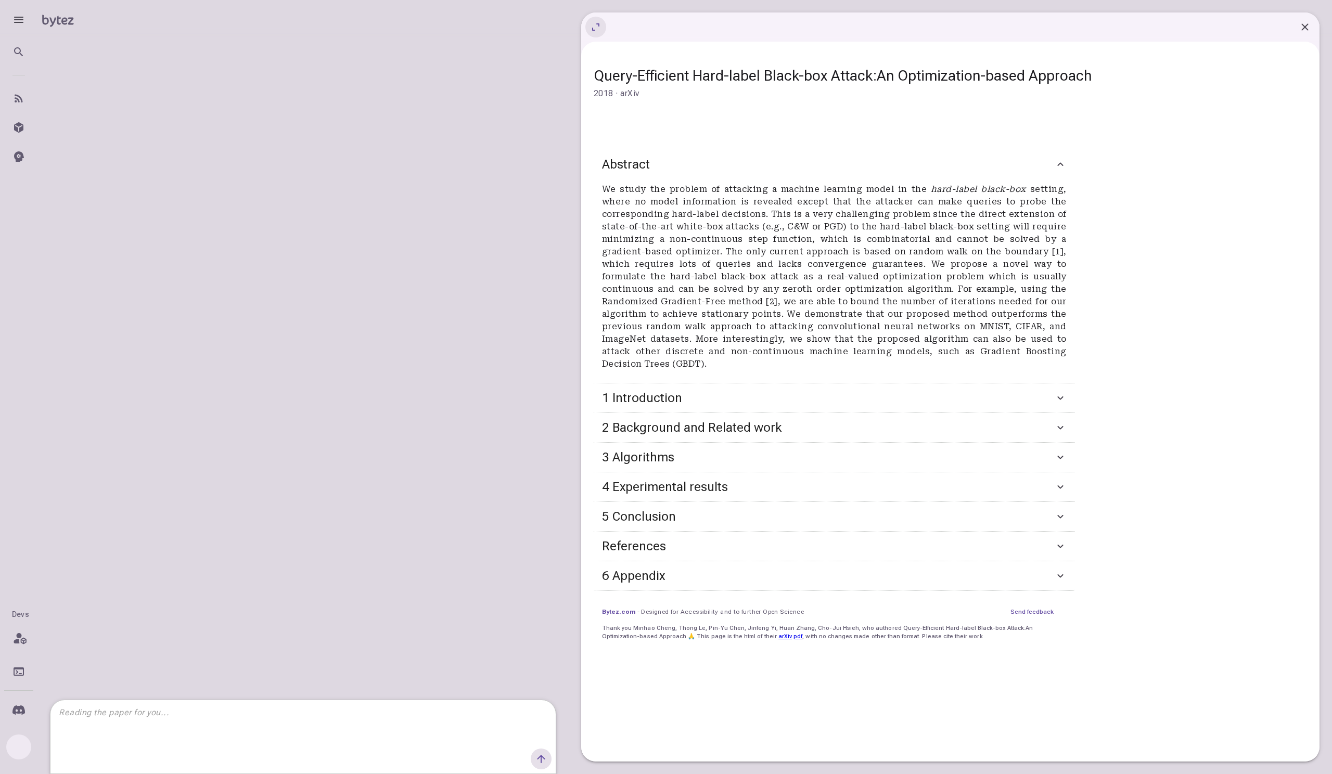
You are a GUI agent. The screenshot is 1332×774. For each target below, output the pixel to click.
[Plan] (18, 638)
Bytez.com (618, 611)
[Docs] (18, 671)
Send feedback (1032, 611)
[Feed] (18, 98)
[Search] (18, 52)
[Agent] (18, 156)
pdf (797, 636)
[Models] (18, 127)
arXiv (785, 636)
